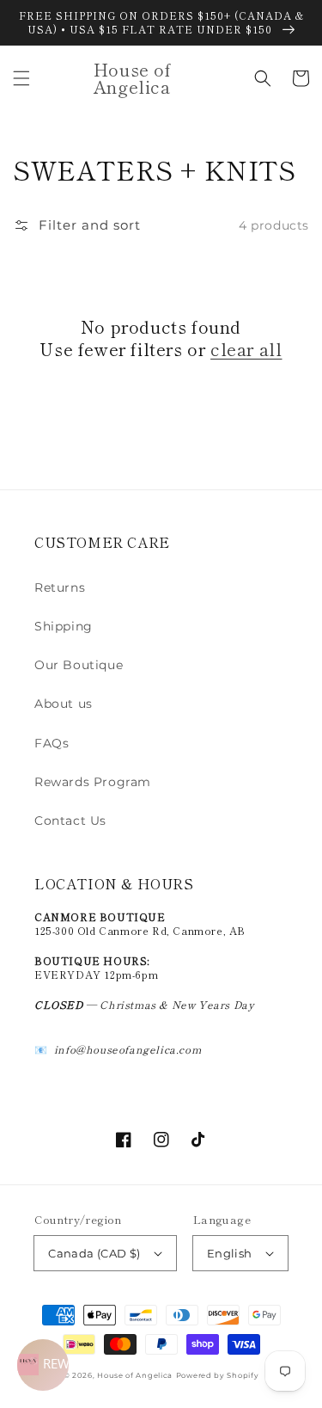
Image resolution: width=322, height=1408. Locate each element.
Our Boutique (78, 665)
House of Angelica (135, 1375)
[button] (21, 78)
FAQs (51, 743)
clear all (246, 349)
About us (63, 703)
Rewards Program (92, 782)
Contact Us (70, 820)
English (229, 1253)
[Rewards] (43, 1365)
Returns (59, 587)
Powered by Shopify (217, 1375)
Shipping (63, 626)
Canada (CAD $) (94, 1253)
